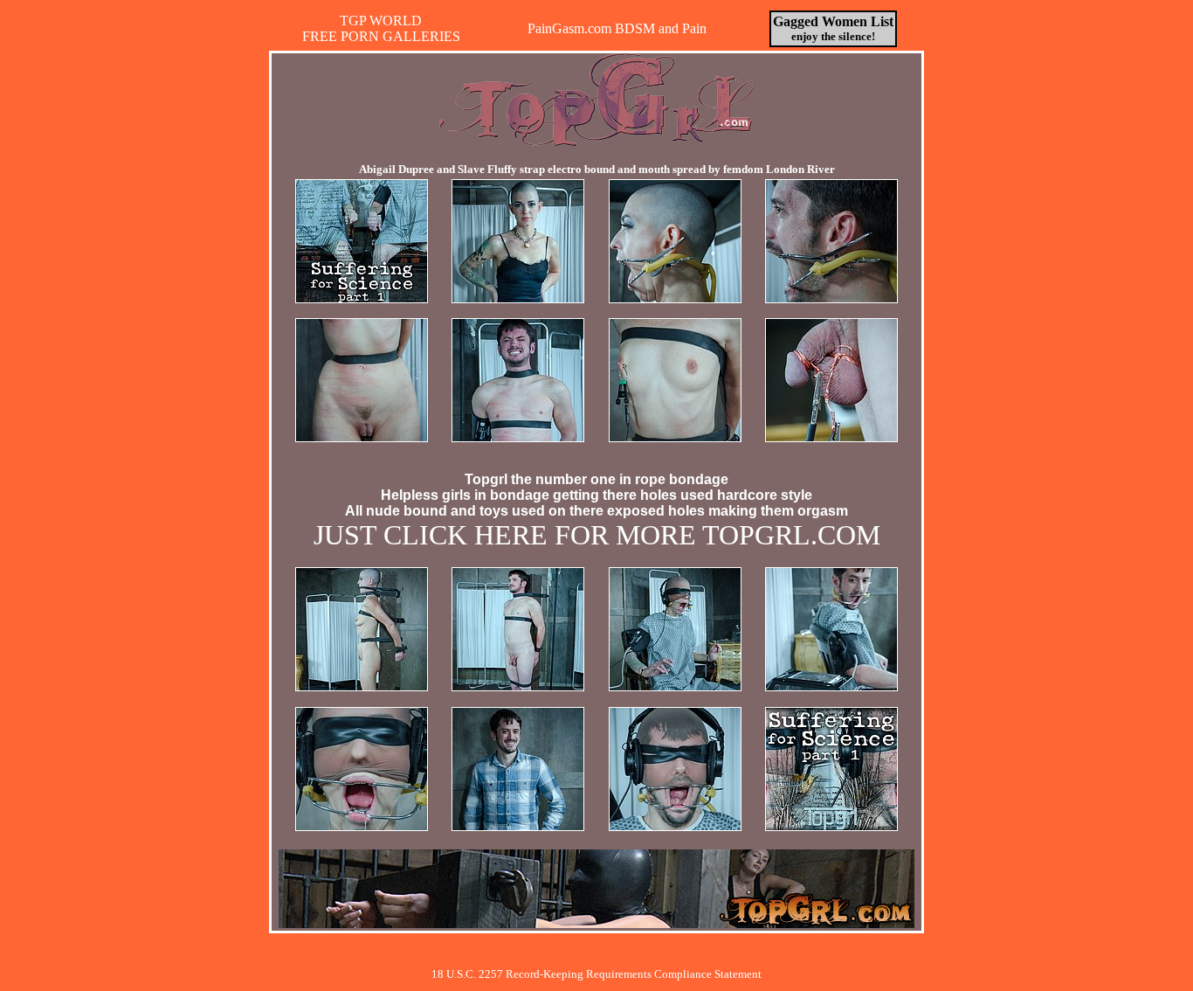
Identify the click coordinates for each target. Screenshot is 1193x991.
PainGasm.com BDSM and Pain (617, 28)
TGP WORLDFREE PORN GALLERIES (381, 28)
